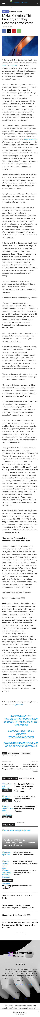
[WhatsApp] (19, 31)
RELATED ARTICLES (10, 778)
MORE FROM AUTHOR (26, 778)
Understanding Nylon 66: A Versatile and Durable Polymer (25, 798)
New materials (26, 753)
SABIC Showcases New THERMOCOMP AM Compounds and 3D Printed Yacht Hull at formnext (20, 925)
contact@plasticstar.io (24, 984)
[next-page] (7, 816)
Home (4, 8)
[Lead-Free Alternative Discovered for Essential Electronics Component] (6, 878)
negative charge (30, 139)
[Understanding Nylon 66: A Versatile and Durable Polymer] (7, 798)
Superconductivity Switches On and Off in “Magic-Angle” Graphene (10, 767)
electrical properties (9, 65)
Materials (10, 8)
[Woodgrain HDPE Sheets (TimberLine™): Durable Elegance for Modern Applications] (7, 787)
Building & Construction (6, 790)
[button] (3, 3)
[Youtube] (26, 999)
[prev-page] (3, 816)
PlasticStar (14, 756)
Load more (19, 933)
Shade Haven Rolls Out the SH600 (16, 915)
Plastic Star (6, 756)
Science (19, 11)
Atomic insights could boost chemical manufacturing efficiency (25, 808)
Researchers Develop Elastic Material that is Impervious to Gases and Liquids (29, 768)
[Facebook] (4, 31)
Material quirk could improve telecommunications (21, 734)
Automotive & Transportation (6, 801)
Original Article (18, 705)
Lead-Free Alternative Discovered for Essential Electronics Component (24, 872)
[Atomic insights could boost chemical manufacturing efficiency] (7, 811)
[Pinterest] (14, 31)
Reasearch (12, 11)
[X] (9, 31)
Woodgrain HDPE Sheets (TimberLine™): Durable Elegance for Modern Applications (19, 842)
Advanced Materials (13, 753)
